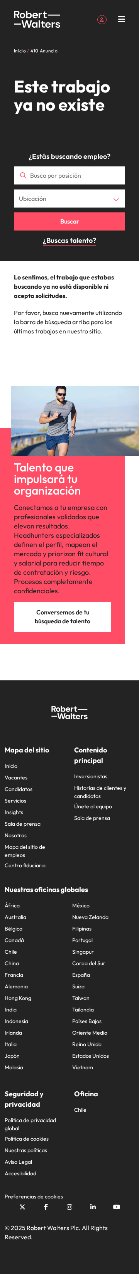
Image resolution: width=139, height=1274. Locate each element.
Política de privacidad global (30, 1124)
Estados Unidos (90, 1055)
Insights (14, 812)
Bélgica (13, 928)
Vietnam (82, 1067)
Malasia (14, 1067)
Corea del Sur (88, 963)
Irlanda (13, 1032)
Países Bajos (87, 1021)
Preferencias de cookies (34, 1196)
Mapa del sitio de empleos (25, 850)
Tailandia (83, 1009)
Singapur (83, 951)
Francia (14, 974)
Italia (11, 1044)
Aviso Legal (18, 1161)
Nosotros (16, 835)
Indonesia (16, 1021)
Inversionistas (90, 776)
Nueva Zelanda (90, 917)
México (81, 905)
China (12, 963)
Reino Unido (87, 1044)
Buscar (69, 221)
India (11, 1009)
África (12, 905)
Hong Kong (18, 998)
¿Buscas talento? (69, 240)
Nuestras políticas (26, 1150)
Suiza (78, 986)
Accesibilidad (20, 1173)
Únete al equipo (93, 806)
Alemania (16, 986)
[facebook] (46, 1207)
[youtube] (117, 1207)
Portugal (82, 940)
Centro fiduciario (25, 865)
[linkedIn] (93, 1207)
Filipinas (82, 928)
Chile (11, 951)
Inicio (11, 765)
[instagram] (69, 1207)
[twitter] (22, 1207)
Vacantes (16, 777)
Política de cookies (27, 1138)
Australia (15, 917)
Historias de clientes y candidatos (100, 791)
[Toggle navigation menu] (121, 19)
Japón (12, 1055)
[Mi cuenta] (102, 19)
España (81, 974)
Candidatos (18, 789)
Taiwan (81, 998)
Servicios (15, 800)
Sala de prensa (23, 823)
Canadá (14, 940)
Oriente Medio (89, 1032)
